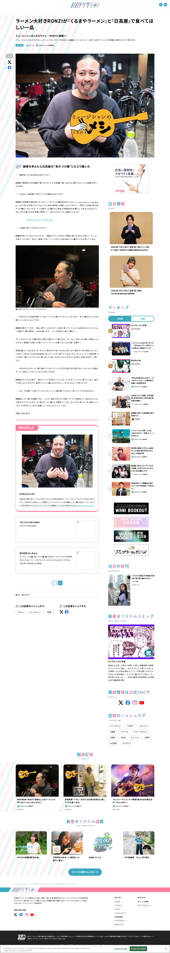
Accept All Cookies (138, 949)
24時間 (120, 318)
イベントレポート (120, 913)
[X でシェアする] (9, 62)
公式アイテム (118, 924)
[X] (121, 702)
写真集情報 (118, 917)
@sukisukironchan (85, 505)
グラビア (117, 909)
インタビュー (118, 905)
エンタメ (20, 45)
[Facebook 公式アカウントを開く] (21, 914)
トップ (17, 884)
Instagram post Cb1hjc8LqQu (39, 219)
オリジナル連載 (143, 901)
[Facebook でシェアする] (9, 67)
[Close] (166, 948)
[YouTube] (141, 702)
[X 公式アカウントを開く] (15, 914)
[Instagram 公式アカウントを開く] (26, 914)
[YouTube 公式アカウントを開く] (32, 914)
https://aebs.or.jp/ (59, 938)
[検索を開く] (160, 4)
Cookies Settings (120, 949)
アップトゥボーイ (120, 921)
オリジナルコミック (144, 905)
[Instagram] (134, 702)
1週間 (142, 318)
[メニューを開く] (165, 4)
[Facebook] (127, 702)
